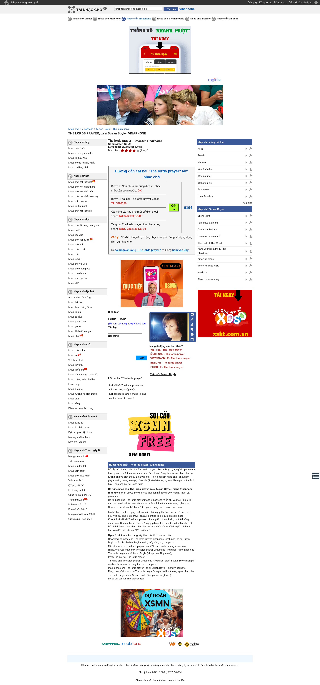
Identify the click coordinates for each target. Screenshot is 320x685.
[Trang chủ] (6, 2)
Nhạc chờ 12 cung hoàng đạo (84, 225)
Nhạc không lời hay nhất (81, 162)
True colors (204, 189)
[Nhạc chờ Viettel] (110, 644)
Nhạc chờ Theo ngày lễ (87, 450)
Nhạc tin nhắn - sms (79, 427)
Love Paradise (205, 196)
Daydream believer (208, 229)
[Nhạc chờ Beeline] (180, 644)
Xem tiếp (247, 202)
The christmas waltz (208, 265)
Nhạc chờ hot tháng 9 (80, 182)
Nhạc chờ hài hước (78, 239)
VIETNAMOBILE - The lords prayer (170, 358)
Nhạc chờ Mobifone (109, 18)
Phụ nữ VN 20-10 (77, 509)
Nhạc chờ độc (82, 219)
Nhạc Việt (73, 398)
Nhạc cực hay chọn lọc (80, 153)
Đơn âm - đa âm (77, 442)
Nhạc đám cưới (76, 470)
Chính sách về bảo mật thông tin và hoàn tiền (160, 680)
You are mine (205, 182)
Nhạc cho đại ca (77, 273)
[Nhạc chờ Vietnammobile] (172, 644)
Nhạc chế (73, 254)
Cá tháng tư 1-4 (76, 490)
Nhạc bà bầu (75, 316)
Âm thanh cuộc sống (79, 297)
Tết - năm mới (76, 461)
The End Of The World (210, 243)
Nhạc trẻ (72, 355)
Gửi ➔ (173, 207)
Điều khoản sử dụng (300, 2)
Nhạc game (74, 326)
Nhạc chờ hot (81, 175)
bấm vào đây (180, 249)
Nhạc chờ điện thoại (85, 416)
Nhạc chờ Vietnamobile (170, 18)
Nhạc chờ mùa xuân (79, 475)
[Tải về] (250, 148)
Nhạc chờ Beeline (200, 18)
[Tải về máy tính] (191, 338)
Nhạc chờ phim (76, 350)
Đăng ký (252, 2)
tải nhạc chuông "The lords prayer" (138, 249)
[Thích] (191, 324)
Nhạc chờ (73, 129)
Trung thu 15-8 (76, 499)
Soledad (202, 155)
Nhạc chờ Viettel (82, 18)
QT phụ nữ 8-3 (76, 485)
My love (202, 162)
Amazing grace (206, 259)
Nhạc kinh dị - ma (77, 278)
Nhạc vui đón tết (77, 466)
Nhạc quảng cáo (77, 321)
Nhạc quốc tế (75, 389)
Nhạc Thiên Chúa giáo (80, 331)
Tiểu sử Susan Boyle (163, 374)
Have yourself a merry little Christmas (212, 250)
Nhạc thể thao (75, 302)
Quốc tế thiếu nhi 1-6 (79, 495)
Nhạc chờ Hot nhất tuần (81, 191)
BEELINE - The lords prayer (166, 362)
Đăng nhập (265, 2)
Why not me (204, 176)
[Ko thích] (191, 328)
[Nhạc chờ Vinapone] (155, 645)
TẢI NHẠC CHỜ (89, 10)
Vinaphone (87, 129)
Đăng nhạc (280, 2)
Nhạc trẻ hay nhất (77, 157)
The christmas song (208, 279)
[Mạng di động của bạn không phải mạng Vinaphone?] (181, 145)
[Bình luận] (191, 314)
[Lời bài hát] (191, 333)
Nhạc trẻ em (74, 312)
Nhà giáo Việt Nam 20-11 (81, 514)
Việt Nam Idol (75, 360)
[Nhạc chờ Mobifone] (132, 644)
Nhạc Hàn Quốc (76, 148)
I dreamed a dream (208, 222)
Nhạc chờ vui (75, 244)
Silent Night (204, 215)
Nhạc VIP (73, 283)
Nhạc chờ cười (76, 249)
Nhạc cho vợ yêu (77, 263)
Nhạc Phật (74, 336)
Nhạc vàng (74, 403)
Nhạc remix (74, 259)
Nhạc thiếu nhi (76, 369)
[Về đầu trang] (316, 681)
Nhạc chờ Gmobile (227, 18)
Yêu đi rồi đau (205, 169)
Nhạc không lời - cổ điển (81, 379)
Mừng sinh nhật (76, 456)
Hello (200, 148)
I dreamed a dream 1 (209, 236)
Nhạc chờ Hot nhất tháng (81, 186)
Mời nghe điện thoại (79, 437)
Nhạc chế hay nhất (78, 167)
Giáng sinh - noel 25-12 (80, 519)
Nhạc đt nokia (75, 422)
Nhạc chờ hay (81, 142)
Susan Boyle (103, 129)
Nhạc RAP (74, 230)
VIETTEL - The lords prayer (166, 349)
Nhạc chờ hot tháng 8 (80, 210)
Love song (73, 384)
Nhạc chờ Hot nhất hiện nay (83, 196)
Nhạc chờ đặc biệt (84, 291)
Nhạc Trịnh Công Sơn (80, 307)
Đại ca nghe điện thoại (80, 432)
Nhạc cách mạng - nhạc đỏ (82, 374)
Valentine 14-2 (76, 480)
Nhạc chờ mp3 (82, 344)
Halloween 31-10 (77, 504)
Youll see (202, 272)
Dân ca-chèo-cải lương (80, 408)
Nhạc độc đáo (75, 235)
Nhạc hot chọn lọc (78, 201)
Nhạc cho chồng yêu (79, 268)
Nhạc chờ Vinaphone (139, 18)
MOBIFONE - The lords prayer (167, 354)
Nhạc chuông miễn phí (24, 2)
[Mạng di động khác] (191, 319)
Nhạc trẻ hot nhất (77, 206)
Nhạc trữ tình (75, 365)
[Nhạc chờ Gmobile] (191, 644)
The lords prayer (121, 129)
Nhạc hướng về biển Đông (82, 393)
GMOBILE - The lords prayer (166, 367)
